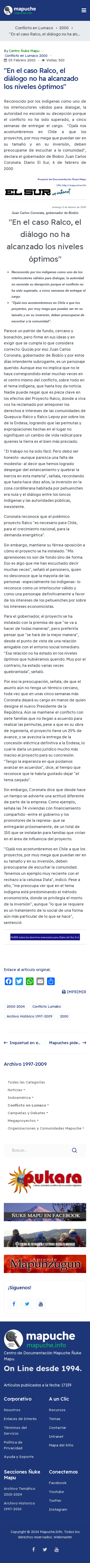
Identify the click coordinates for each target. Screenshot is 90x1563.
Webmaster (63, 1537)
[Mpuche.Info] (20, 10)
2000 (64, 1016)
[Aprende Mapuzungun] (45, 1264)
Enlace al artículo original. (27, 969)
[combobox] (45, 1150)
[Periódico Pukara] (45, 1180)
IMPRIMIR (76, 991)
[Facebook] (13, 1304)
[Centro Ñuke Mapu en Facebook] (45, 1212)
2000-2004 (16, 1006)
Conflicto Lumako (46, 1006)
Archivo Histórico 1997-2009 (29, 1016)
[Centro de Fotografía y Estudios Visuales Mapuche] (45, 1238)
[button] (84, 10)
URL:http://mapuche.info (71, 185)
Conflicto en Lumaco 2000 (26, 56)
